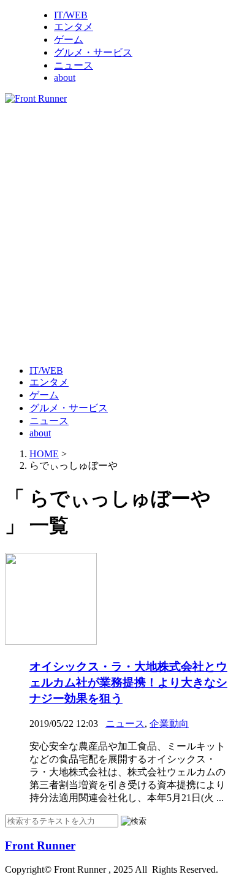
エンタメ (73, 26)
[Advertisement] (119, 233)
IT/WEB (71, 15)
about (64, 77)
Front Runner (40, 845)
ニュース (73, 65)
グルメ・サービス (93, 52)
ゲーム (68, 39)
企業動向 (169, 723)
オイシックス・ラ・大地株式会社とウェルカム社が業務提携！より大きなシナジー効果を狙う (128, 682)
